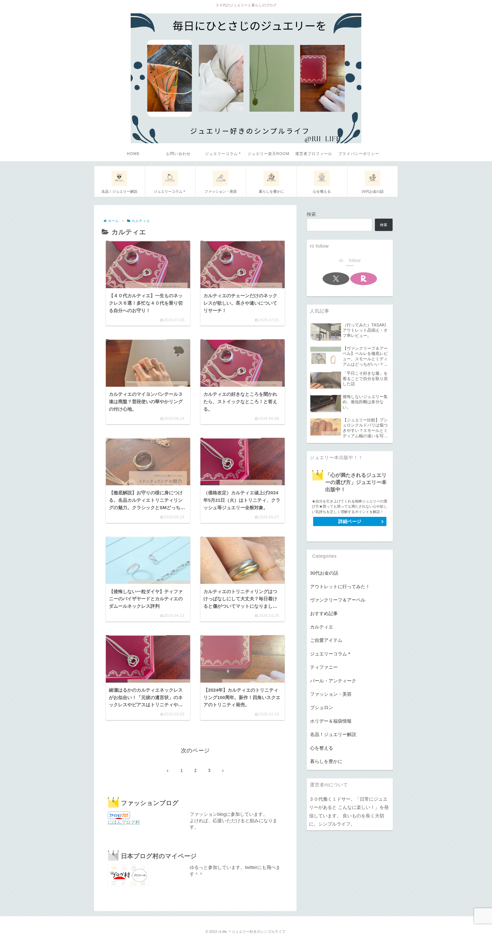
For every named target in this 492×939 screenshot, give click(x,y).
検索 (311, 214)
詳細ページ (349, 521)
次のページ (195, 750)
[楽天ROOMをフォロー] (363, 278)
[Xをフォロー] (336, 278)
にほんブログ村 (124, 822)
